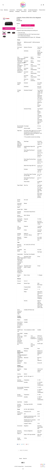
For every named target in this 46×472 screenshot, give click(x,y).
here (20, 62)
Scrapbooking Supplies (33, 9)
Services (29, 11)
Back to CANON (24, 450)
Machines (6, 9)
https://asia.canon (22, 354)
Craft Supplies (19, 9)
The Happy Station (21, 466)
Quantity (18, 23)
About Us (25, 458)
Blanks (26, 9)
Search (20, 458)
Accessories (13, 9)
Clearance (35, 11)
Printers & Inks (42, 9)
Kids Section (24, 11)
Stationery (12, 11)
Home (1, 9)
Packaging (18, 11)
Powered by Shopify (28, 466)
